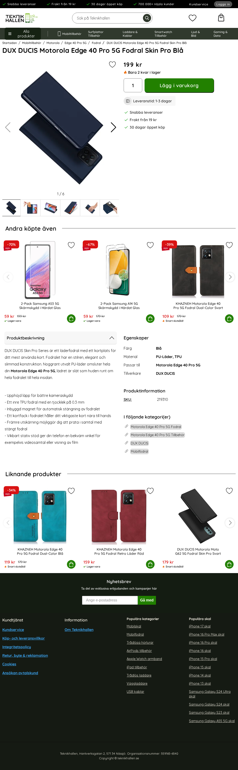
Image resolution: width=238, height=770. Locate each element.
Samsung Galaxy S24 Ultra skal (210, 694)
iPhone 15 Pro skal (203, 659)
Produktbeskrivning (25, 337)
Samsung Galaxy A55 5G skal (212, 721)
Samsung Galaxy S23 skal (209, 713)
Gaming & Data (221, 33)
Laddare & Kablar (130, 33)
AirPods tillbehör (139, 651)
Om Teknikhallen (79, 629)
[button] (113, 127)
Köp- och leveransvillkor (23, 638)
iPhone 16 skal (200, 651)
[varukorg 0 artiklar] (221, 18)
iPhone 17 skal (200, 626)
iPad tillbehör (137, 667)
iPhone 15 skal (200, 667)
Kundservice (198, 4)
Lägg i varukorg (179, 85)
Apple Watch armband (144, 659)
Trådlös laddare (139, 675)
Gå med (147, 600)
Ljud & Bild (195, 33)
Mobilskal (134, 626)
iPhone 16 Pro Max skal (206, 634)
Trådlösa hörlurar (140, 643)
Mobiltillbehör (70, 34)
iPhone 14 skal (200, 675)
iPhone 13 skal (200, 683)
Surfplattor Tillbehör (95, 33)
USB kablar (135, 692)
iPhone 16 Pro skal (203, 643)
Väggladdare (137, 683)
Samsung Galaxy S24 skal (209, 704)
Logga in (223, 4)
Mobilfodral (135, 634)
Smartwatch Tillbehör (163, 33)
